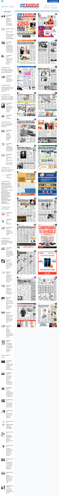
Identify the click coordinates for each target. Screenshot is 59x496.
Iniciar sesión (54, 7)
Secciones (5, 6)
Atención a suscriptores (51, 5)
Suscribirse (46, 7)
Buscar (12, 6)
